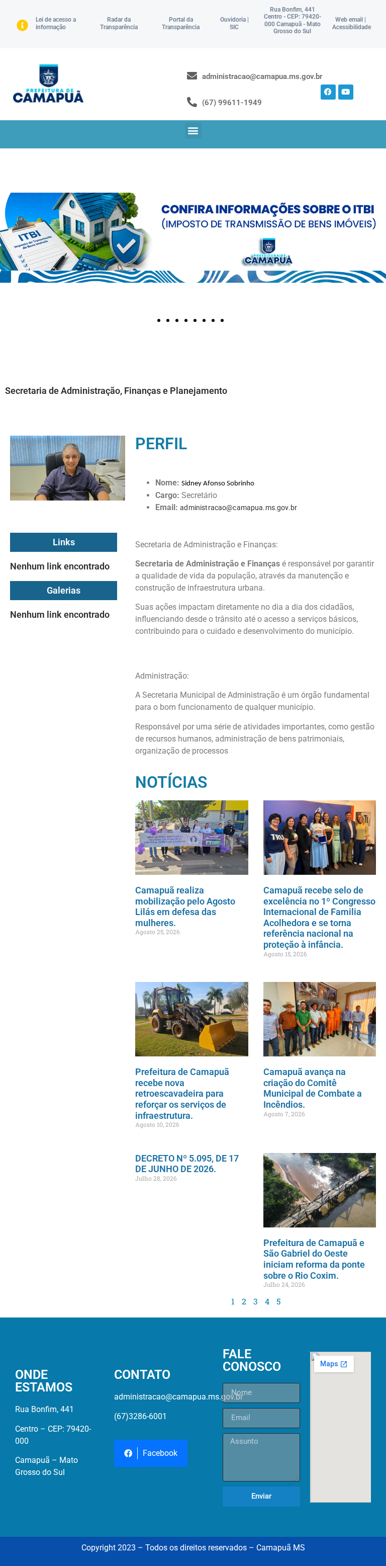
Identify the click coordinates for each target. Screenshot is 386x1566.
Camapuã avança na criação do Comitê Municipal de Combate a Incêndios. (312, 1088)
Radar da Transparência (119, 23)
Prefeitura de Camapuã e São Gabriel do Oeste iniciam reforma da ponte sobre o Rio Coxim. (314, 1259)
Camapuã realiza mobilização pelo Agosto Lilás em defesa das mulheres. (185, 906)
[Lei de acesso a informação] (22, 25)
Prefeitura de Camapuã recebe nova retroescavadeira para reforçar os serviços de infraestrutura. (182, 1093)
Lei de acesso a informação (56, 23)
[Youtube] (345, 92)
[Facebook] (328, 92)
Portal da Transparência (181, 23)
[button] (193, 130)
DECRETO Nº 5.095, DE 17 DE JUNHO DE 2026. (187, 1164)
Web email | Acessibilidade (351, 23)
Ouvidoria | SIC (234, 23)
